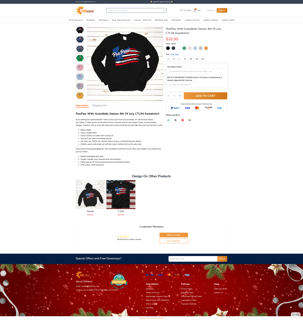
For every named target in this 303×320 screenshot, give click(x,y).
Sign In (222, 10)
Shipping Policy (187, 292)
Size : (172, 54)
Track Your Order (220, 289)
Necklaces (103, 20)
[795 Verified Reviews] (119, 290)
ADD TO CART (205, 96)
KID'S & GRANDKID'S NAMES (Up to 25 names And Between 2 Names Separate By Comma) (194, 79)
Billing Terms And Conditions (157, 300)
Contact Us (218, 292)
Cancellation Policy (188, 300)
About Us (150, 289)
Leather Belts (228, 20)
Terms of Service (153, 292)
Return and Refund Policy (191, 296)
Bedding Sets (161, 20)
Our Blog (149, 307)
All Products (75, 20)
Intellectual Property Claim (157, 296)
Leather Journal (192, 20)
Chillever (144, 318)
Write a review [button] (173, 235)
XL (185, 59)
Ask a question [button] (173, 241)
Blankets (91, 20)
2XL (191, 59)
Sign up (222, 259)
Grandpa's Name (174, 67)
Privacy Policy (186, 289)
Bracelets (176, 20)
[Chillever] (85, 10)
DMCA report (151, 304)
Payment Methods (188, 304)
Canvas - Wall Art (142, 20)
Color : (171, 43)
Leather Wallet (210, 20)
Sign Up (210, 10)
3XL (197, 59)
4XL (202, 59)
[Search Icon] (164, 10)
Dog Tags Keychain (121, 20)
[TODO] (168, 120)
